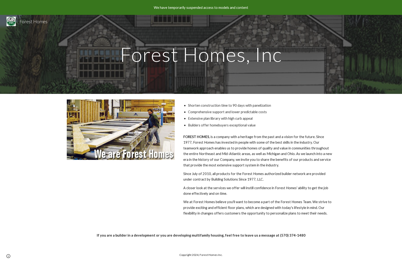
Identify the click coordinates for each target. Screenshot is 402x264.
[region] (201, 7)
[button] (8, 256)
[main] (201, 54)
